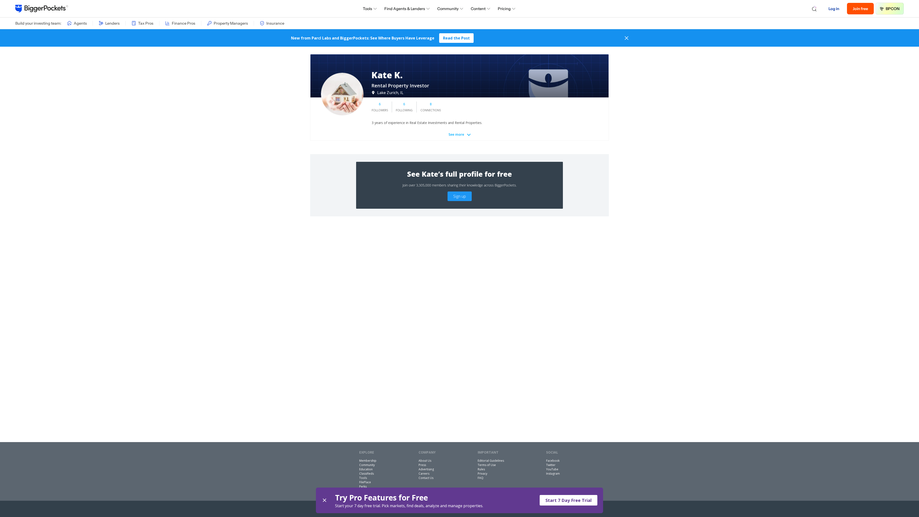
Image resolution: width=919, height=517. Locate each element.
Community (448, 8)
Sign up (459, 196)
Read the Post (456, 38)
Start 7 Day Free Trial (568, 500)
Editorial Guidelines (491, 461)
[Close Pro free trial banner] (324, 500)
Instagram (553, 474)
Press (422, 465)
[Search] (814, 8)
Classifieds (366, 474)
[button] (459, 500)
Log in (834, 8)
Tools (367, 8)
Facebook (553, 461)
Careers (424, 474)
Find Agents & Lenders (404, 8)
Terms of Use (487, 465)
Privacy (482, 474)
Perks (363, 486)
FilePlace (365, 482)
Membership (367, 461)
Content (478, 8)
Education (366, 469)
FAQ (480, 478)
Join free (860, 8)
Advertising (426, 469)
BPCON (893, 8)
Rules (481, 469)
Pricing (504, 8)
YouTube (552, 469)
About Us (425, 461)
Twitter (550, 465)
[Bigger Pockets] (41, 8)
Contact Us (426, 478)
